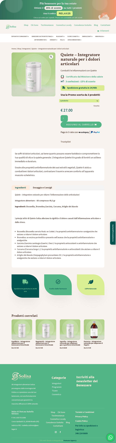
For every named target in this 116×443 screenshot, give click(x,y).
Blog (96, 25)
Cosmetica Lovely (64, 25)
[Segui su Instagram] (56, 432)
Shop (26, 25)
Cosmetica (56, 394)
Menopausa (99, 36)
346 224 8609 (81, 433)
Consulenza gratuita (113, 233)
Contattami (105, 25)
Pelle (62, 40)
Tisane (55, 390)
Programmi (56, 387)
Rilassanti (59, 36)
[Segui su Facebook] (60, 432)
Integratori (26, 49)
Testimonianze (47, 25)
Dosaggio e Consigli (42, 187)
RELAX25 (65, 13)
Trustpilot (66, 141)
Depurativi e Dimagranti (19, 36)
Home (14, 49)
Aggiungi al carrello (80, 124)
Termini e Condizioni (84, 412)
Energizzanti (86, 36)
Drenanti (53, 40)
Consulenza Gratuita (82, 25)
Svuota (96, 105)
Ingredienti (20, 187)
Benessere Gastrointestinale (42, 36)
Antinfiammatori (40, 40)
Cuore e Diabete (72, 36)
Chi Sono (34, 25)
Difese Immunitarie (74, 40)
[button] (51, 57)
